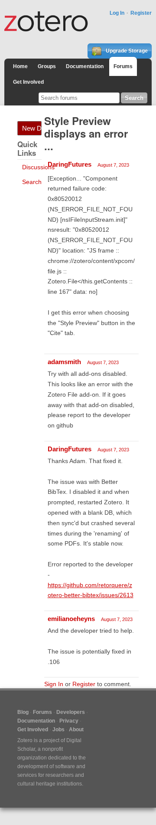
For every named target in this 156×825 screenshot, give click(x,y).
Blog (23, 712)
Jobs (58, 729)
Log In (117, 13)
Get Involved (28, 82)
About (76, 729)
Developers (70, 712)
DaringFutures (69, 164)
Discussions (38, 167)
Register (141, 13)
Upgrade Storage (126, 51)
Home (20, 66)
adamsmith (64, 361)
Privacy (68, 721)
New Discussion (32, 128)
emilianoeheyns (71, 618)
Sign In (53, 683)
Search (32, 181)
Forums (123, 66)
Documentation (85, 66)
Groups (47, 66)
